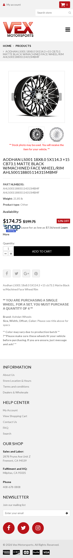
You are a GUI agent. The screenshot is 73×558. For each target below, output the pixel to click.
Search (7, 433)
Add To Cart (42, 251)
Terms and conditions (16, 386)
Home (7, 45)
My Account (10, 410)
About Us (9, 374)
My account (14, 4)
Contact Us (10, 422)
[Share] (7, 273)
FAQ (5, 427)
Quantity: (9, 243)
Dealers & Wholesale (15, 392)
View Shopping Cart (15, 416)
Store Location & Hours (17, 380)
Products (23, 45)
